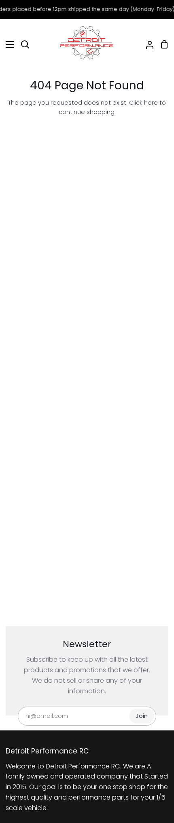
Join (142, 716)
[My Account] (146, 44)
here (151, 103)
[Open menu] (7, 44)
